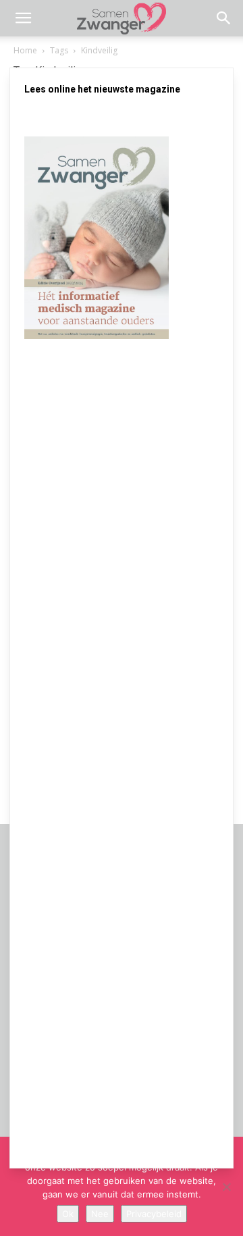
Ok (68, 1213)
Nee (100, 1213)
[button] (23, 18)
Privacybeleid (154, 1213)
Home (25, 50)
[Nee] (226, 1186)
